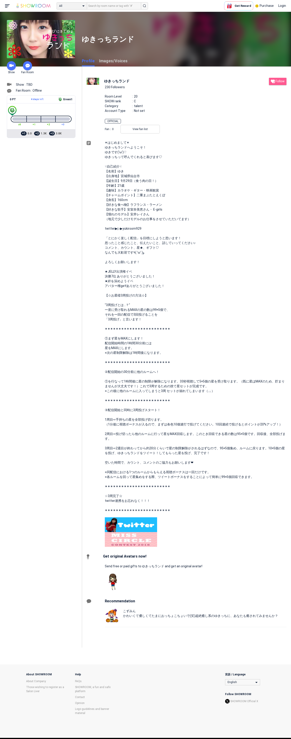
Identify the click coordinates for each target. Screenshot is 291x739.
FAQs (78, 681)
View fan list (140, 129)
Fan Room (27, 72)
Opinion (80, 703)
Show (11, 72)
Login (282, 6)
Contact (80, 697)
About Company (36, 681)
